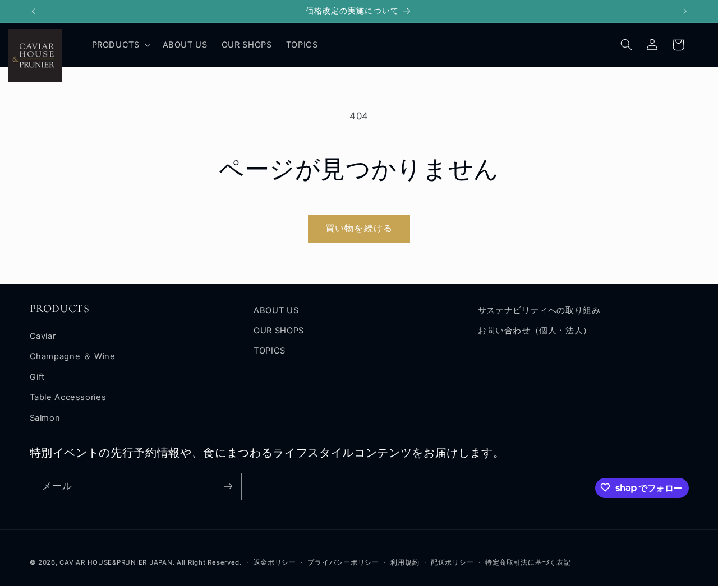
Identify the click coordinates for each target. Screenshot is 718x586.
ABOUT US (276, 310)
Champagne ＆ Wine (73, 357)
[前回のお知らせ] (33, 11)
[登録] (228, 486)
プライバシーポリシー (343, 562)
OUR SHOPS (279, 330)
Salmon (45, 418)
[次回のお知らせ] (685, 11)
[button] (120, 44)
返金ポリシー (275, 562)
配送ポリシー (452, 562)
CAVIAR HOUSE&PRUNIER (103, 562)
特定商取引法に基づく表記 (528, 562)
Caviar (43, 336)
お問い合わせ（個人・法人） (535, 330)
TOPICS (270, 351)
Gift (37, 377)
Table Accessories (68, 398)
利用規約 (404, 562)
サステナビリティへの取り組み (539, 310)
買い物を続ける (358, 228)
